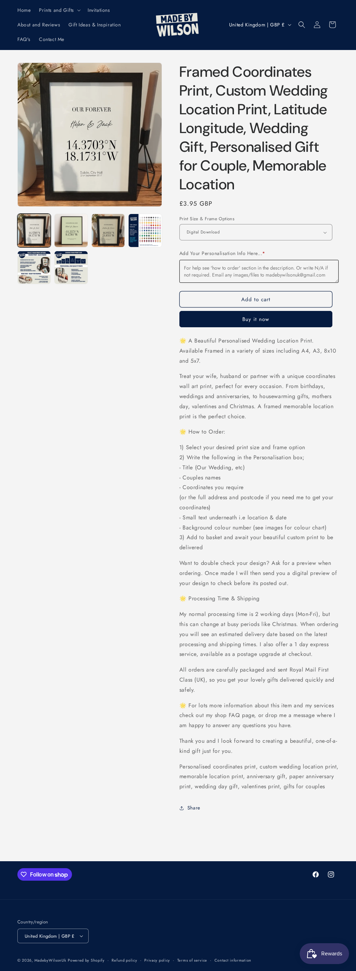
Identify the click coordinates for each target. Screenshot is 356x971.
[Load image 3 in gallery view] (108, 230)
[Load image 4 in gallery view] (145, 230)
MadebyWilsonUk (50, 960)
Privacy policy (157, 960)
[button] (59, 10)
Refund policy (124, 960)
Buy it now (255, 319)
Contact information (233, 960)
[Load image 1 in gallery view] (34, 230)
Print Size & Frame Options (206, 218)
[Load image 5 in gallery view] (34, 267)
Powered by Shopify (86, 960)
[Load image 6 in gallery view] (71, 267)
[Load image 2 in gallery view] (71, 230)
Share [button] (193, 807)
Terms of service (192, 960)
